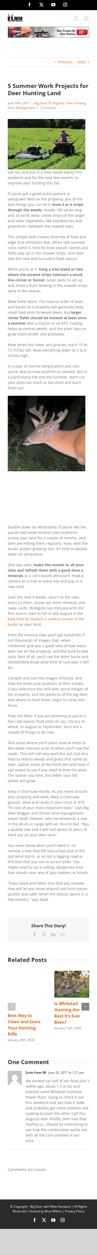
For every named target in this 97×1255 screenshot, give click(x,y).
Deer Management (21, 108)
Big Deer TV (42, 103)
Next (82, 61)
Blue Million (53, 1211)
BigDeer (59, 103)
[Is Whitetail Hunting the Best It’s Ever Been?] (71, 973)
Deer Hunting (76, 103)
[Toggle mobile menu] (86, 18)
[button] (12, 1007)
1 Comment (48, 108)
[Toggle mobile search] (76, 18)
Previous (65, 61)
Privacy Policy (74, 1211)
